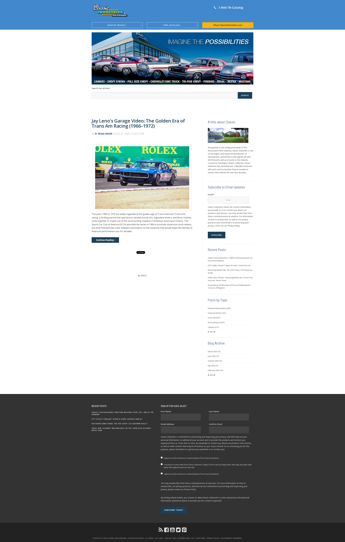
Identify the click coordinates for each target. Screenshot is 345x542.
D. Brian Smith (103, 133)
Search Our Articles (101, 88)
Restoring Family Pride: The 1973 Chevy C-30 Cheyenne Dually (230, 271)
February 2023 (215, 370)
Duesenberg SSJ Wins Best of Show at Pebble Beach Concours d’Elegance (229, 286)
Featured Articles (217, 313)
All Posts (142, 276)
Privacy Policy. (190, 489)
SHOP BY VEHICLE (116, 25)
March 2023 (214, 351)
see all (212, 331)
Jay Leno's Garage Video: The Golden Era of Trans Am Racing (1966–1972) (138, 123)
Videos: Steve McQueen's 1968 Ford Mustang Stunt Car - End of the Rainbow (230, 259)
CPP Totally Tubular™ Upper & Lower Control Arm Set (229, 265)
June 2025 (213, 356)
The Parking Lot (216, 322)
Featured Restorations (219, 308)
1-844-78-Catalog (230, 7)
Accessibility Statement (231, 538)
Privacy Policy (234, 225)
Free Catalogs (171, 25)
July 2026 (213, 365)
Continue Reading (105, 240)
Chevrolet (214, 317)
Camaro (213, 327)
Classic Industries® (117, 538)
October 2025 (215, 361)
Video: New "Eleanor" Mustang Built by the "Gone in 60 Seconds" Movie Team (230, 279)
